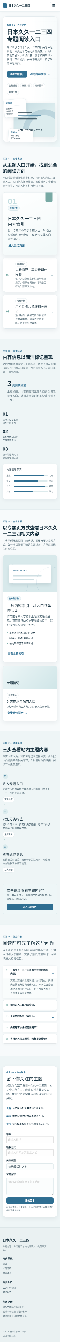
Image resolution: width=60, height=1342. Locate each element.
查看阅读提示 (17, 712)
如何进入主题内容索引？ (21, 1004)
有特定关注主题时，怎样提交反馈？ (27, 1038)
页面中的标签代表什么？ (21, 1016)
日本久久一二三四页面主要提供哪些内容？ (27, 972)
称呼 (9, 1134)
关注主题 (11, 1160)
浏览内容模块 (40, 74)
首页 (5, 1263)
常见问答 (7, 1268)
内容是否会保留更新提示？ (22, 1027)
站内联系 (7, 1273)
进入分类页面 (18, 245)
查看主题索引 (17, 74)
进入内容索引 (30, 907)
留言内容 (11, 1174)
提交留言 (30, 1200)
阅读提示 (7, 1292)
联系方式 (11, 1147)
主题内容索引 (9, 1287)
